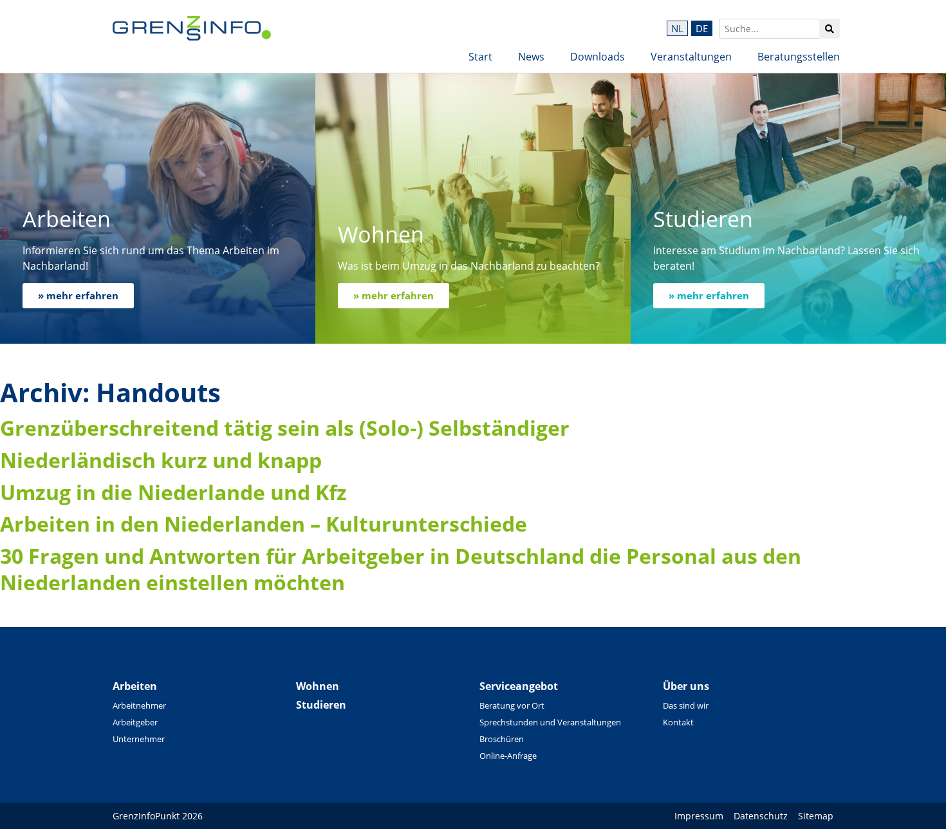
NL (677, 28)
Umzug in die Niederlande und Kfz (173, 492)
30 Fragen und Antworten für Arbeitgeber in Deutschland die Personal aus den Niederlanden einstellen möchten (400, 569)
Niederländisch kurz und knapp (161, 460)
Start (480, 57)
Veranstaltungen (691, 57)
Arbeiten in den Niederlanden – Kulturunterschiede (263, 523)
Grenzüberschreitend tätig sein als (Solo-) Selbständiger (285, 428)
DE (702, 28)
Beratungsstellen (798, 57)
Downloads (597, 57)
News (531, 57)
